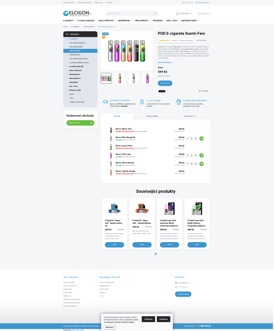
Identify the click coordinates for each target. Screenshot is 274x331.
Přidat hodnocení (74, 123)
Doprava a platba (69, 2)
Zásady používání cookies (71, 299)
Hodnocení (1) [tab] (190, 116)
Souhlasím (163, 319)
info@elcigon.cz (184, 283)
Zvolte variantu (165, 83)
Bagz (72, 94)
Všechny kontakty (183, 294)
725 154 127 (183, 287)
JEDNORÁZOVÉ (75, 55)
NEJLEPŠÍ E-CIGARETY (77, 43)
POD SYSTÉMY (75, 51)
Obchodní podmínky (70, 306)
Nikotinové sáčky (75, 90)
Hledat (155, 13)
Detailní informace (164, 62)
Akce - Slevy (73, 86)
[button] (155, 254)
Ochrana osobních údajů (71, 303)
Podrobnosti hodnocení (186, 40)
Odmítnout (148, 319)
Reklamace (67, 296)
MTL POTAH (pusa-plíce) (79, 59)
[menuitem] (69, 20)
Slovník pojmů (104, 289)
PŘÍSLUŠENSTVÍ (75, 78)
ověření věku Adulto (77, 330)
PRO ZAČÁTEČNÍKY (76, 47)
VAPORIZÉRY (73, 82)
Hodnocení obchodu (84, 2)
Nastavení (109, 327)
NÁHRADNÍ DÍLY (74, 74)
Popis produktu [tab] (152, 116)
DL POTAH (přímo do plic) (79, 63)
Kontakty (109, 2)
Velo (72, 98)
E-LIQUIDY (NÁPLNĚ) (76, 66)
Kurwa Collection (77, 102)
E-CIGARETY (73, 39)
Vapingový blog (104, 286)
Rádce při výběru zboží (106, 282)
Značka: (201, 40)
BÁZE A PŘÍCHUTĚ (75, 70)
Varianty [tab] (117, 116)
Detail (114, 245)
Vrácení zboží (67, 292)
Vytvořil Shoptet (189, 326)
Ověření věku (99, 2)
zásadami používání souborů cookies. (120, 322)
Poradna (102, 292)
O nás (101, 296)
